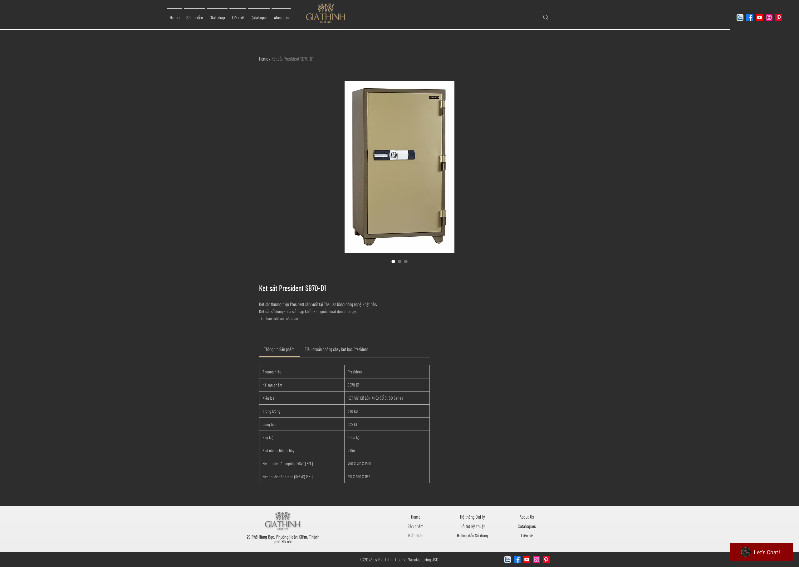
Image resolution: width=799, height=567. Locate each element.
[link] (279, 349)
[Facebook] (749, 17)
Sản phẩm (416, 526)
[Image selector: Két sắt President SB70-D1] (393, 261)
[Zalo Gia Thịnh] (740, 17)
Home (263, 59)
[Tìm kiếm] (545, 17)
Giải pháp (416, 535)
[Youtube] (759, 17)
